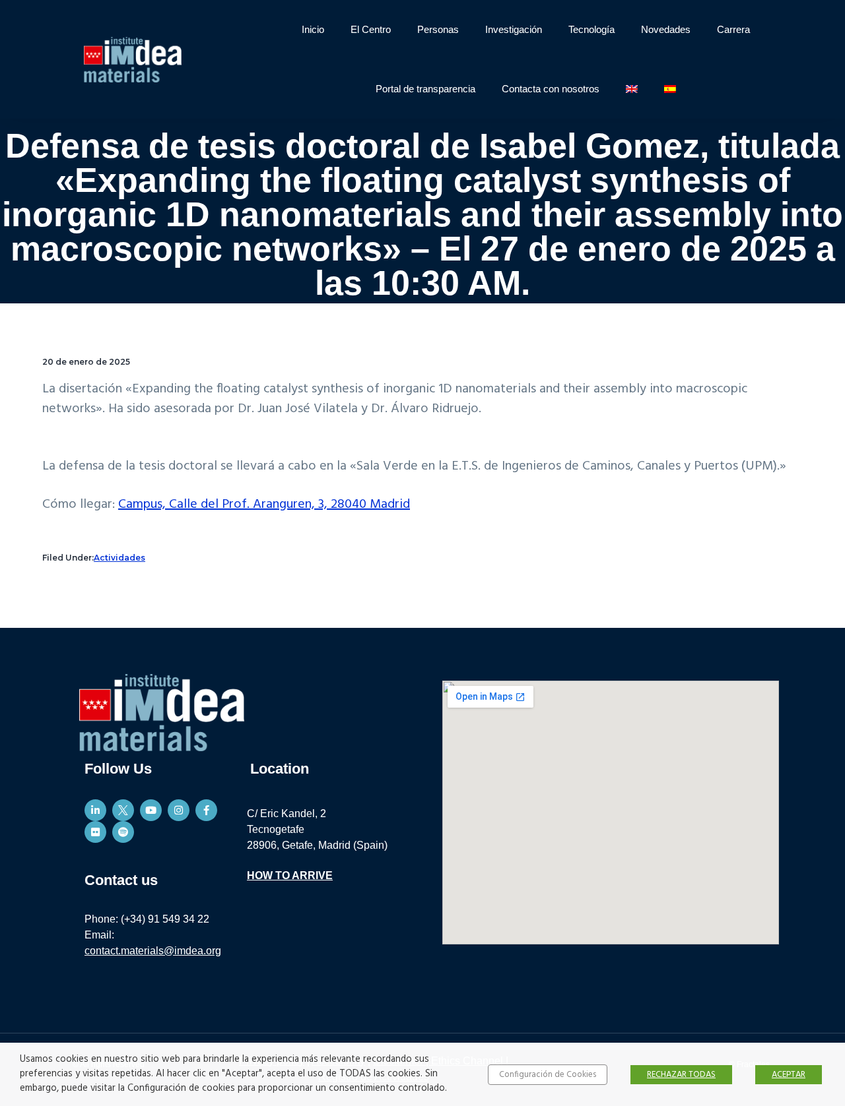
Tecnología (591, 29)
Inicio (313, 29)
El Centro (371, 29)
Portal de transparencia (425, 88)
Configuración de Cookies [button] (547, 1075)
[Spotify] (123, 832)
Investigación (513, 29)
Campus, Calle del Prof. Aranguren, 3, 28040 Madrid (264, 504)
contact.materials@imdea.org (152, 950)
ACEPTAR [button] (788, 1075)
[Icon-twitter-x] (123, 810)
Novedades (666, 29)
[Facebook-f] (206, 810)
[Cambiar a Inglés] (632, 89)
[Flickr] (95, 832)
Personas (438, 29)
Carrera (733, 29)
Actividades (119, 558)
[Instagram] (178, 810)
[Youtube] (151, 810)
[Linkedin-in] (95, 810)
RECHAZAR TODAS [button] (681, 1075)
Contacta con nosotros (550, 88)
